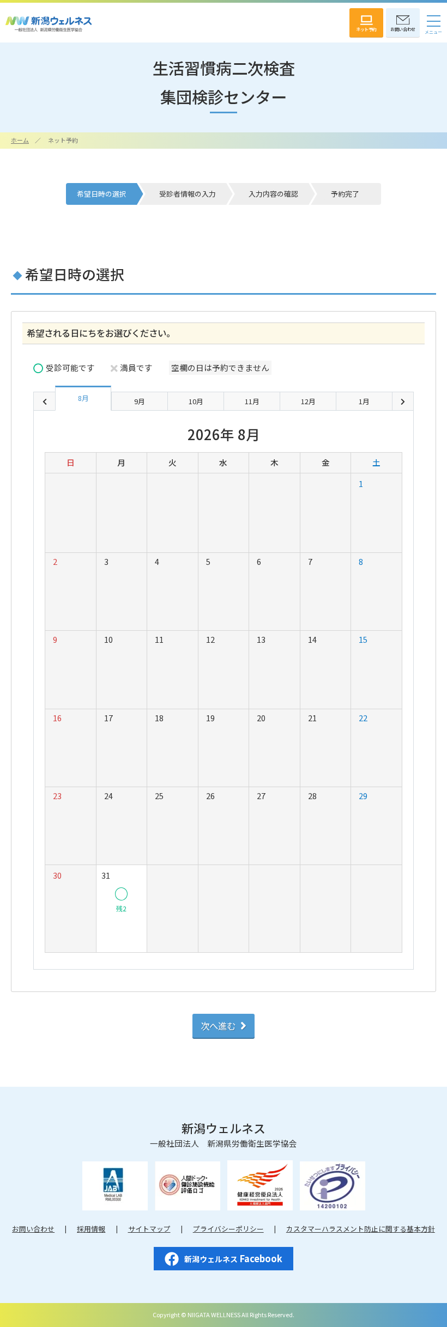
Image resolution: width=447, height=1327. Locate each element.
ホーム (20, 140)
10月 (196, 401)
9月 (139, 401)
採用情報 (91, 1228)
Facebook (233, 1258)
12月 (308, 401)
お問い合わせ (33, 1228)
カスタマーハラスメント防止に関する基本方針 (360, 1228)
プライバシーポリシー (228, 1228)
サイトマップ (149, 1228)
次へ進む (218, 1025)
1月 (364, 401)
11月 (252, 401)
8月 (83, 398)
